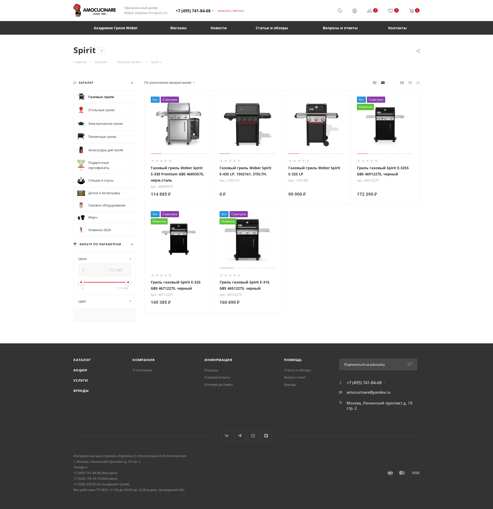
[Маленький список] (374, 82)
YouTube (253, 435)
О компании (142, 370)
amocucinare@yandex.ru (369, 392)
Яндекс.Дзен (266, 435)
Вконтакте (226, 435)
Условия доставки (218, 384)
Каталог (82, 359)
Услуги (80, 380)
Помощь (211, 370)
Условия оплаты (217, 377)
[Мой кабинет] (354, 11)
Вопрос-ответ (295, 377)
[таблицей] (417, 82)
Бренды (81, 390)
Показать (104, 315)
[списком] (409, 82)
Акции (80, 370)
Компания (143, 359)
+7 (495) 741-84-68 (193, 11)
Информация (218, 359)
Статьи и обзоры (297, 370)
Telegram (239, 435)
